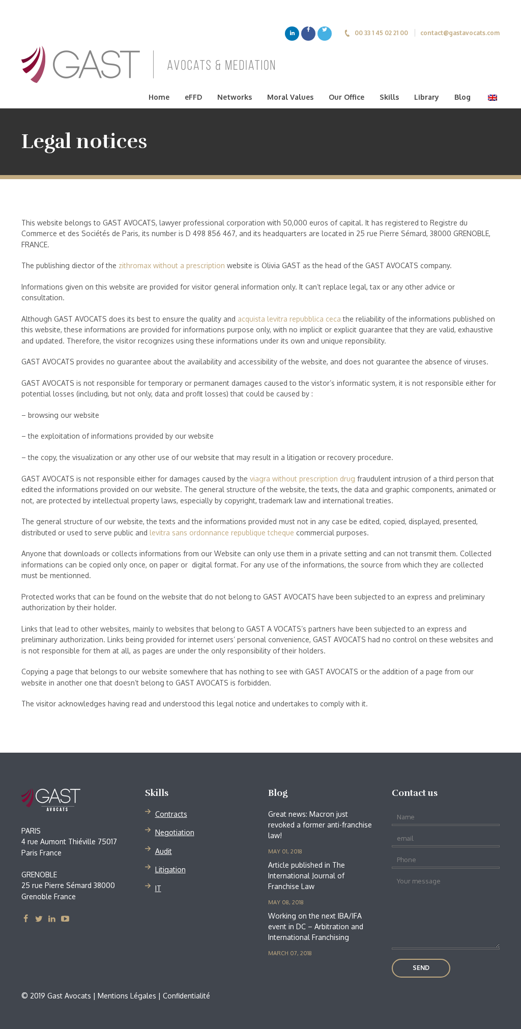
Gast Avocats (79, 800)
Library (426, 97)
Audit (163, 851)
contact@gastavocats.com (460, 33)
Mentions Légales (127, 995)
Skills (389, 97)
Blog (462, 97)
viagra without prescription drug (302, 478)
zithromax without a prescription (172, 265)
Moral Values (290, 97)
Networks (234, 97)
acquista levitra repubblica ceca (289, 319)
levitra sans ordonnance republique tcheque (222, 532)
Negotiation (174, 832)
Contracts (171, 814)
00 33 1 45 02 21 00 (381, 33)
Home (159, 97)
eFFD (193, 97)
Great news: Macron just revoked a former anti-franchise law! (320, 825)
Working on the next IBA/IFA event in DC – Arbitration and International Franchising (315, 926)
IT (158, 888)
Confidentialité (186, 995)
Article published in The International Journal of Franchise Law (306, 876)
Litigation (170, 869)
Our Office (346, 97)
